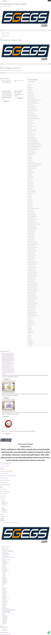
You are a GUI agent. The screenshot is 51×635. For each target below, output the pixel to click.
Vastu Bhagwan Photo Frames (32, 264)
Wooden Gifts (29, 343)
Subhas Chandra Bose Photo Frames (32, 315)
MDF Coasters (29, 205)
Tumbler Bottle (30, 183)
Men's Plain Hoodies (30, 95)
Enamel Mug (29, 174)
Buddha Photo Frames (31, 217)
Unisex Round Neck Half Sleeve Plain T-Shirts (34, 118)
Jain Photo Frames (30, 233)
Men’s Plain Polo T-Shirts (31, 98)
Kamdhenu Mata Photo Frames (32, 284)
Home (3, 33)
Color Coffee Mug (30, 172)
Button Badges (30, 321)
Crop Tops (29, 127)
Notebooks (29, 329)
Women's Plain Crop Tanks (31, 126)
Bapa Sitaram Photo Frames (31, 214)
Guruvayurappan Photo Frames (32, 228)
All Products (29, 84)
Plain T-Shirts (4, 561)
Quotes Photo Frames (6, 555)
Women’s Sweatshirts (31, 151)
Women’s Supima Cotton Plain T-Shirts (33, 149)
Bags (1, 487)
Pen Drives (29, 340)
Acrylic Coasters (30, 200)
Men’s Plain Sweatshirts (31, 106)
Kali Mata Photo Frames (31, 281)
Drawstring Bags (30, 87)
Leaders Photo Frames (31, 309)
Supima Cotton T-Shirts (6, 562)
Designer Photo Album (31, 323)
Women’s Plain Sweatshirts (31, 152)
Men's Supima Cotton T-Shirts (32, 101)
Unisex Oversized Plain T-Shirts (32, 115)
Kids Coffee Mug (5, 618)
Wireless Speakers (30, 341)
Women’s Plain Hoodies (31, 137)
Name (1, 516)
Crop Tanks (29, 124)
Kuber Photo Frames (30, 239)
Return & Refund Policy (5, 510)
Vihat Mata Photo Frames (31, 307)
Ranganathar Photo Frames (31, 250)
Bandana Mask (30, 157)
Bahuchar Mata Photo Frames (32, 273)
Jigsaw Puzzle (30, 324)
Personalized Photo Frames (31, 168)
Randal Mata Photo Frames (31, 295)
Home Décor (29, 199)
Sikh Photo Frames (30, 259)
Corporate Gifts (30, 332)
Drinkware (29, 169)
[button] (48, 632)
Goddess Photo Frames (6, 553)
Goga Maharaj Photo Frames (31, 227)
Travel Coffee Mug (30, 182)
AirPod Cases (29, 188)
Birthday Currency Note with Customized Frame (34, 163)
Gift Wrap (29, 197)
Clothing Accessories (30, 154)
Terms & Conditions (4, 512)
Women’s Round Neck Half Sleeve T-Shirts (33, 143)
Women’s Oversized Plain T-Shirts (32, 140)
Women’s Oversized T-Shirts (31, 138)
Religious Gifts (4, 603)
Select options (6, 101)
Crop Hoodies (29, 121)
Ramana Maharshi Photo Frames (32, 247)
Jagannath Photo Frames (31, 231)
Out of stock (7, 433)
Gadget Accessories (30, 186)
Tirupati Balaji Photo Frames (32, 262)
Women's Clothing (30, 120)
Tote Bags (29, 89)
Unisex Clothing (30, 112)
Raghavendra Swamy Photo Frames (32, 244)
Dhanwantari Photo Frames (31, 222)
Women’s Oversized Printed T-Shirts (32, 141)
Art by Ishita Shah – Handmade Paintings (8, 551)
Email (1, 518)
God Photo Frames (30, 211)
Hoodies (4, 566)
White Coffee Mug (30, 185)
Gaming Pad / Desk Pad (6, 601)
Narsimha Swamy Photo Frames (32, 242)
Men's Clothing (30, 92)
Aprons (29, 155)
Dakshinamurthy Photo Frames (32, 219)
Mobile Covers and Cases (31, 191)
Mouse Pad (29, 194)
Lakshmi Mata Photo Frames (32, 289)
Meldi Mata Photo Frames (31, 293)
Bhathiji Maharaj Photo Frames (32, 216)
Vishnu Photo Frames (30, 265)
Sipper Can (29, 180)
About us (3, 499)
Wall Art (29, 318)
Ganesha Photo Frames (31, 225)
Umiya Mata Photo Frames (31, 304)
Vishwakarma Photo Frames (31, 267)
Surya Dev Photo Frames (31, 261)
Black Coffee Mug (30, 171)
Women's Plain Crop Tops (31, 129)
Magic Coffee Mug (30, 177)
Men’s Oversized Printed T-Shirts (32, 110)
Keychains (29, 326)
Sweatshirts (4, 565)
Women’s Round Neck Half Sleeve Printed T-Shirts (34, 146)
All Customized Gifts (5, 471)
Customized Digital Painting (31, 166)
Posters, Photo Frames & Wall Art (32, 208)
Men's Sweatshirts (30, 104)
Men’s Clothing (3, 478)
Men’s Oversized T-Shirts (31, 107)
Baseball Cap (29, 158)
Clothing (29, 90)
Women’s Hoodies (30, 135)
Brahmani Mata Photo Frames (32, 275)
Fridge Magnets (30, 203)
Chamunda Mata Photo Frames (32, 276)
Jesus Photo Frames (30, 234)
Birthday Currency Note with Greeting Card (33, 165)
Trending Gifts (29, 320)
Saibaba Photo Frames (31, 253)
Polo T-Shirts (4, 564)
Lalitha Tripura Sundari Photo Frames (33, 290)
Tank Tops (29, 132)
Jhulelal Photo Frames (31, 236)
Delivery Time (4, 509)
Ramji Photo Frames (30, 248)
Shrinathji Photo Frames (31, 258)
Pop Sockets (29, 196)
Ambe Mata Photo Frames (31, 270)
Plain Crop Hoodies (30, 123)
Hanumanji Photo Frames (31, 230)
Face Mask (29, 160)
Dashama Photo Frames (31, 278)
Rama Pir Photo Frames (31, 245)
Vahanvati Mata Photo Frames (32, 306)
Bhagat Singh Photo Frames (31, 312)
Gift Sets (29, 337)
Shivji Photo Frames (30, 256)
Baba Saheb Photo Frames (31, 310)
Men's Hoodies (30, 93)
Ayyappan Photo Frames (31, 213)
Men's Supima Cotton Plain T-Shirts (32, 103)
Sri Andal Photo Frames (31, 301)
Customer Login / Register (5, 32)
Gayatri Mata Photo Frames (31, 279)
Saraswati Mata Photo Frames (32, 298)
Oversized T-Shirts (5, 563)
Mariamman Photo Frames (31, 292)
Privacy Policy (4, 511)
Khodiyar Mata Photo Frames (32, 287)
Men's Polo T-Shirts (30, 96)
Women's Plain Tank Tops (31, 134)
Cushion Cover (30, 202)
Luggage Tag (4, 607)
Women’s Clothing (4, 480)
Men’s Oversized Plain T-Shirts (32, 109)
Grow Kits (29, 338)
